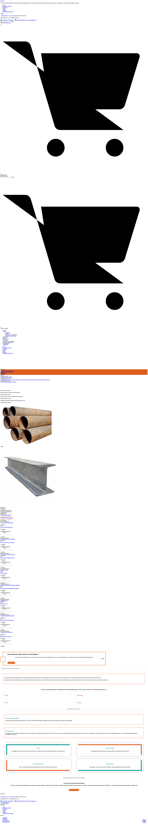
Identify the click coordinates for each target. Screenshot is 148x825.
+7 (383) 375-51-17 (4, 15)
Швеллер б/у (5, 344)
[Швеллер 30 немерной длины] (7, 615)
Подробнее (2, 374)
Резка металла (3, 573)
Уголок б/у (5, 340)
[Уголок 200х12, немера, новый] (7, 554)
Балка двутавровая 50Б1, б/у (6, 372)
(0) (1, 526)
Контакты (5, 7)
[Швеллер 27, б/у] (4, 600)
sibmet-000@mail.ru (5, 802)
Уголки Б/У (5, 819)
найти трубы (8, 22)
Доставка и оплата (7, 6)
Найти (13, 21)
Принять (2, 1)
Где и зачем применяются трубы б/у (8, 382)
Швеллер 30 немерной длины (6, 620)
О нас (4, 5)
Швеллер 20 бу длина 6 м (6, 636)
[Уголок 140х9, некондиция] (6, 522)
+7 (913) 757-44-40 (13, 15)
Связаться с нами (11, 662)
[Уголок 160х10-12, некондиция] (7, 539)
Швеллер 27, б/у (3, 603)
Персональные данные (8, 11)
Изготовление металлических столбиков (9, 588)
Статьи (4, 8)
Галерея (4, 10)
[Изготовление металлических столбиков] (10, 585)
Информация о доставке (74, 789)
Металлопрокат (6, 820)
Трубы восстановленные (10, 335)
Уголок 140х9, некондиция (6, 527)
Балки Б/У (5, 818)
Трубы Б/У (5, 817)
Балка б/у (5, 338)
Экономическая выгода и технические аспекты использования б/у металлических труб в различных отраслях (25, 379)
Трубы (4, 331)
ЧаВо (4, 9)
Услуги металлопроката (8, 342)
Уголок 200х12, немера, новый (7, 557)
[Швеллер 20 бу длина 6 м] (6, 632)
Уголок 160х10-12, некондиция (7, 542)
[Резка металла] (4, 569)
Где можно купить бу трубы (6, 377)
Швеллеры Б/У (6, 822)
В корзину (2, 552)
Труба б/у (7, 333)
